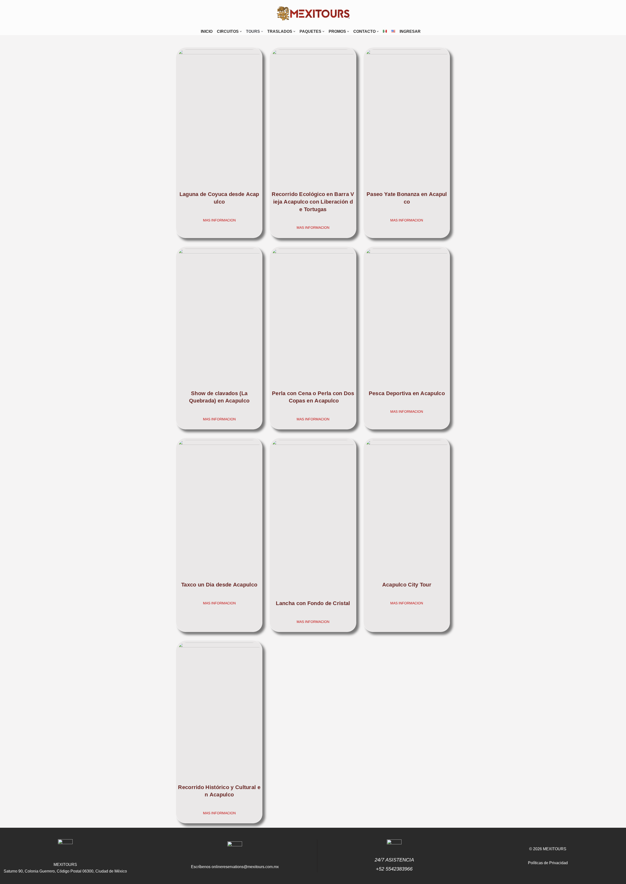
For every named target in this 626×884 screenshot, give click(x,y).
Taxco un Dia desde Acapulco (219, 585)
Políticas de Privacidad (548, 863)
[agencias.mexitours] (313, 13)
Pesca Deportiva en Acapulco (407, 393)
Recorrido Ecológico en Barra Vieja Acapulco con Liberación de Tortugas (313, 201)
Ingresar (410, 31)
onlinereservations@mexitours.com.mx (245, 867)
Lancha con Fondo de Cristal (313, 603)
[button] (241, 31)
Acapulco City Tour (406, 585)
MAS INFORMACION (219, 220)
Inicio (206, 31)
